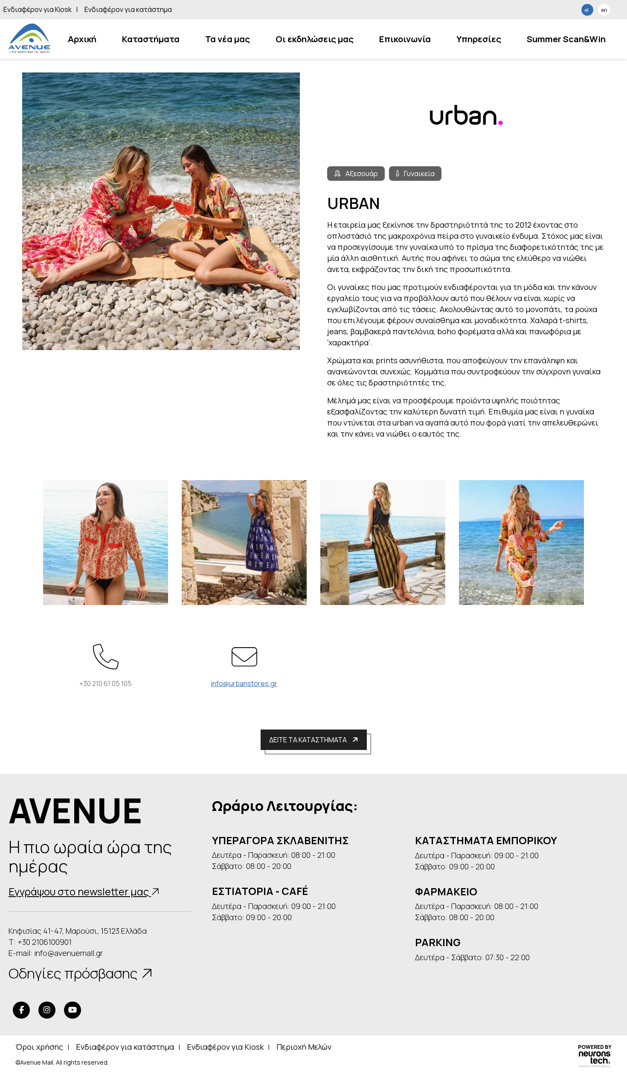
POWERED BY (595, 1047)
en (604, 10)
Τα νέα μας (227, 39)
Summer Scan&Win (566, 39)
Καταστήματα (151, 39)
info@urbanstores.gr (244, 683)
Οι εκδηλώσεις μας (315, 39)
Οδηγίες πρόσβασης (75, 973)
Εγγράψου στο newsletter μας (80, 892)
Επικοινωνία (405, 39)
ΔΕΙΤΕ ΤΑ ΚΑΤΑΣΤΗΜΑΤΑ (308, 739)
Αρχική (82, 39)
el (587, 10)
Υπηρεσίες (478, 39)
